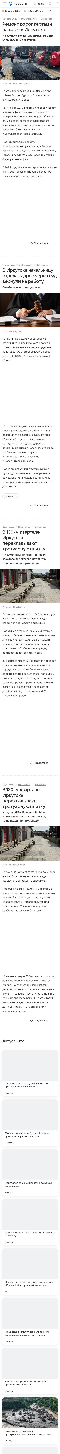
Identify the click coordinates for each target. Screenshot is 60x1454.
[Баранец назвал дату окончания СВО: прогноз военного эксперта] (30, 1073)
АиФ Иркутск (25, 265)
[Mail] (10, 3)
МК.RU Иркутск (28, 19)
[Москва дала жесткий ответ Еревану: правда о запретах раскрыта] (30, 1122)
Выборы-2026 (12, 11)
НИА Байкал (24, 527)
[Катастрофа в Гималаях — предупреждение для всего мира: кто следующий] (30, 1420)
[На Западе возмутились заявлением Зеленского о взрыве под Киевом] (30, 1321)
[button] (30, 63)
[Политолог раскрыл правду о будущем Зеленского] (30, 1172)
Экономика (46, 19)
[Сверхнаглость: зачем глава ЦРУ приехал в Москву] (30, 1222)
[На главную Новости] (19, 3)
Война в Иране (35, 11)
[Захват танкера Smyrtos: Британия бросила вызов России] (30, 1371)
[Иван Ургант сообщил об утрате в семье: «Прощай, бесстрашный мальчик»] (30, 1271)
